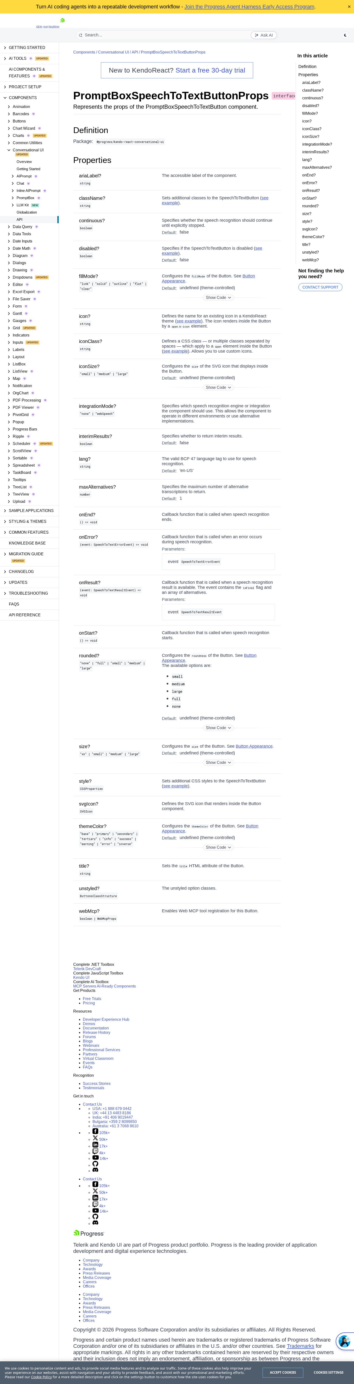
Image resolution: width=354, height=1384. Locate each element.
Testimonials (93, 1088)
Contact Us (92, 1104)
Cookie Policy (41, 1377)
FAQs (14, 604)
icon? (84, 316)
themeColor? (92, 826)
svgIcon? (88, 803)
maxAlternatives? (97, 487)
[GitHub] (95, 1165)
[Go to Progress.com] (89, 1236)
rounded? (89, 655)
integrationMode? (97, 406)
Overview (24, 162)
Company (91, 1260)
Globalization (27, 212)
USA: (111, 1109)
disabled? (89, 248)
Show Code (216, 298)
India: (112, 1117)
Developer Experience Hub (106, 1019)
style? (85, 781)
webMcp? (89, 911)
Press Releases (96, 1273)
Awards (89, 1269)
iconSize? (89, 366)
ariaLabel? (90, 175)
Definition (90, 130)
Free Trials (92, 999)
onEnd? (87, 514)
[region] (177, 1372)
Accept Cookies (283, 1372)
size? (84, 746)
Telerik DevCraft (87, 969)
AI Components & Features (27, 72)
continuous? (92, 220)
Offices (89, 1286)
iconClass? (90, 341)
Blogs (88, 1041)
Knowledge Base (27, 543)
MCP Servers (84, 986)
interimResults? (95, 436)
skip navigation (47, 27)
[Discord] (95, 1171)
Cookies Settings (328, 1372)
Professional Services (101, 1050)
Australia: (115, 1126)
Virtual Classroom (98, 1058)
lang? (85, 459)
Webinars (91, 1045)
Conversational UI (113, 52)
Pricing (89, 1003)
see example (189, 321)
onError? (88, 537)
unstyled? (89, 888)
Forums (89, 1037)
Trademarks (300, 1346)
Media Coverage (97, 1278)
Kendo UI (81, 977)
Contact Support (320, 287)
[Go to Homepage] (62, 27)
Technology (93, 1265)
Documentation (96, 1028)
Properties (92, 160)
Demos (89, 1024)
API (19, 219)
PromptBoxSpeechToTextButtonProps (173, 52)
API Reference (25, 615)
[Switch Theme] (345, 35)
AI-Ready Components (116, 986)
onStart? (88, 633)
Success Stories (97, 1084)
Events (89, 1063)
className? (92, 198)
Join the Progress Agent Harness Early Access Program (249, 7)
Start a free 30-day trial (210, 70)
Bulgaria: (114, 1122)
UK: (111, 1113)
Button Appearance (254, 746)
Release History (96, 1032)
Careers (90, 1282)
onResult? (89, 582)
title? (84, 866)
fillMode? (88, 276)
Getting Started (28, 169)
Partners (90, 1054)
